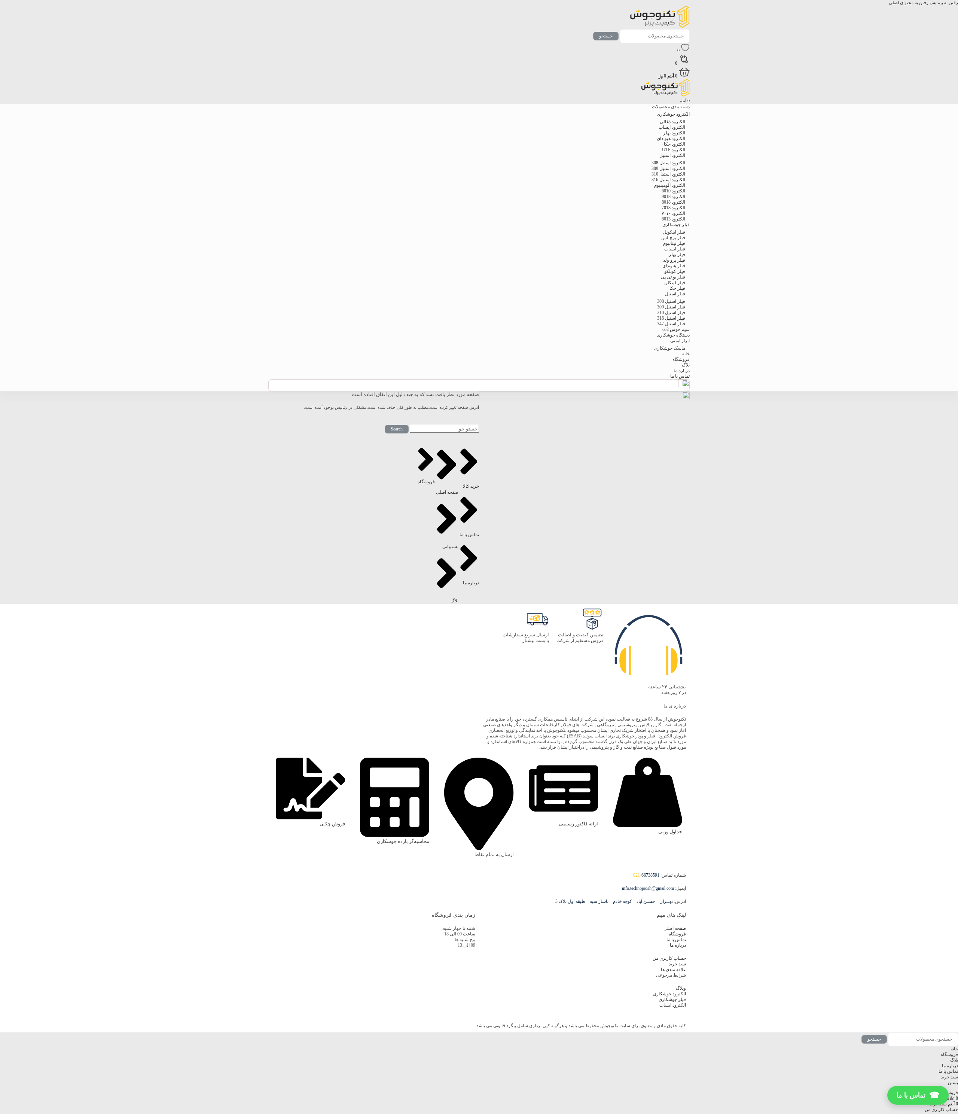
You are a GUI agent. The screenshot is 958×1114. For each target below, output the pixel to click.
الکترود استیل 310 (668, 174)
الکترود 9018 (673, 196)
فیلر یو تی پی (673, 277)
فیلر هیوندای (673, 265)
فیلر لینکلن (674, 282)
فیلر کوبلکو (674, 271)
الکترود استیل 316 (668, 179)
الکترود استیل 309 (668, 168)
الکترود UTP (673, 149)
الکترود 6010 (673, 191)
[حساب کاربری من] (683, 385)
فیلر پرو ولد (674, 260)
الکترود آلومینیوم (669, 185)
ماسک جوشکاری (669, 348)
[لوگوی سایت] (660, 26)
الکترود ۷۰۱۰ (673, 213)
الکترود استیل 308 (668, 162)
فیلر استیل (675, 293)
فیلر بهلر (677, 254)
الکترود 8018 (673, 202)
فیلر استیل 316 (671, 318)
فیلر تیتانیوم (674, 243)
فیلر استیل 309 (671, 307)
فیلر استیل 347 (671, 323)
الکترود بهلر (674, 133)
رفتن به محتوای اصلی (908, 2)
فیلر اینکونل (674, 232)
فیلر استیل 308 (671, 301)
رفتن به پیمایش (943, 2)
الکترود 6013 (673, 219)
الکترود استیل (672, 155)
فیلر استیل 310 (671, 312)
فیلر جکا (677, 288)
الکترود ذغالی (672, 121)
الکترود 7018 (673, 207)
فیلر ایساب (674, 249)
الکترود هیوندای (671, 138)
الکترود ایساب (672, 127)
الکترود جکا (674, 144)
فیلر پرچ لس (673, 237)
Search (397, 429)
